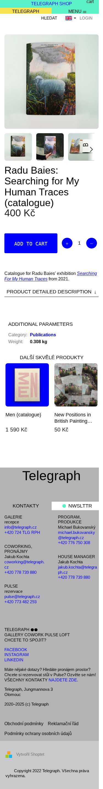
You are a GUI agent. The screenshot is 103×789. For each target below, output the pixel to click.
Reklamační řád (63, 723)
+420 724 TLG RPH (22, 532)
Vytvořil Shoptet (30, 754)
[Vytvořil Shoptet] (10, 754)
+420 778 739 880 (20, 572)
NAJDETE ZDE (63, 680)
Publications (43, 334)
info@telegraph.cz (20, 527)
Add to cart (31, 244)
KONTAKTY (26, 506)
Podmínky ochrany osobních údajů (38, 733)
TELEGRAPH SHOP (51, 3)
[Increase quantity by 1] (67, 243)
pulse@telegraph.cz (22, 596)
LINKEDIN (13, 659)
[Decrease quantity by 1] (91, 243)
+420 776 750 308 (74, 542)
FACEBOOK (15, 649)
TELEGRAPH (25, 11)
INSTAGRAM (16, 654)
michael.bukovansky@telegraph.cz (76, 535)
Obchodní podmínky (23, 723)
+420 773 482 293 (20, 601)
